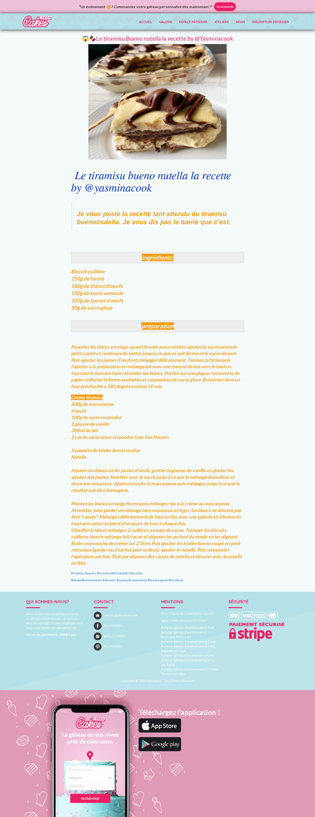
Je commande (225, 6)
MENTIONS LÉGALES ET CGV (183, 621)
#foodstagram (158, 580)
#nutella (137, 573)
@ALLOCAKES (114, 636)
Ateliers (221, 22)
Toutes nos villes (173, 674)
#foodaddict (121, 573)
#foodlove (176, 580)
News (240, 22)
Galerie (165, 22)
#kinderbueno (92, 580)
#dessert (109, 580)
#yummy (122, 580)
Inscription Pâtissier (270, 22)
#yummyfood (137, 580)
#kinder (76, 580)
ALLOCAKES (113, 625)
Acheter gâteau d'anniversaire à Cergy (188, 641)
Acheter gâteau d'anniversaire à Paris (188, 628)
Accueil (145, 22)
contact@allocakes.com (120, 615)
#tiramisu (77, 573)
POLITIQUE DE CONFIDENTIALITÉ (187, 614)
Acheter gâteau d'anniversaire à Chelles (189, 669)
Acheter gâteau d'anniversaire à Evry (187, 655)
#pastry (90, 573)
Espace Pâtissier (193, 22)
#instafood (105, 573)
